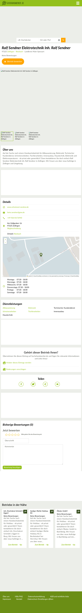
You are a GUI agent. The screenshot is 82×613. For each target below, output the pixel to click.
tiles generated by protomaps (56, 276)
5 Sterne (18, 435)
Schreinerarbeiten (9, 311)
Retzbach (19, 52)
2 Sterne (9, 435)
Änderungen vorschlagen (16, 369)
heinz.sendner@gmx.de (16, 212)
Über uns (6, 597)
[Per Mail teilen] (57, 384)
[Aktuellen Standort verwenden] (59, 40)
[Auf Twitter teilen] (33, 384)
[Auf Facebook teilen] (21, 384)
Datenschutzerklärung (36, 597)
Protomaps (67, 276)
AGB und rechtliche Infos (59, 597)
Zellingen (10, 52)
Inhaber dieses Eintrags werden (18, 363)
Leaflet (30, 276)
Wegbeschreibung (14, 228)
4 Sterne (15, 435)
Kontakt (19, 599)
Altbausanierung (9, 308)
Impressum (7, 599)
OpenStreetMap (75, 276)
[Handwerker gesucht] (31, 3)
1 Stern (6, 435)
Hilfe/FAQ (19, 597)
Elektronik (32, 308)
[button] (41, 255)
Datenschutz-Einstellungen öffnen (40, 599)
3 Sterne (12, 435)
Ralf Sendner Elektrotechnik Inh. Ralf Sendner (36, 48)
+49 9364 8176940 (14, 218)
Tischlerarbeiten (34, 311)
